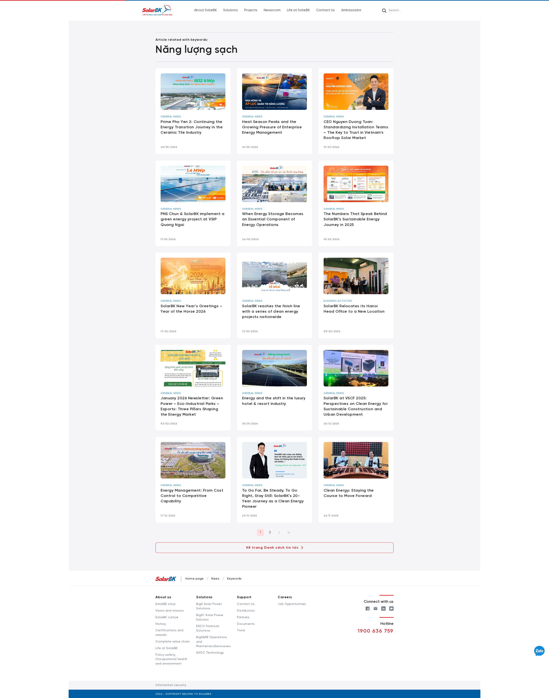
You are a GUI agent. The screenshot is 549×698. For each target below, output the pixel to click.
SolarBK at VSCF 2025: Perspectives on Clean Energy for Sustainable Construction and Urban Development (356, 406)
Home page (195, 578)
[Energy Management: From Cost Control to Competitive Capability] (193, 460)
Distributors (246, 610)
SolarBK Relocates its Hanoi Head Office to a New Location (354, 309)
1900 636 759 (376, 631)
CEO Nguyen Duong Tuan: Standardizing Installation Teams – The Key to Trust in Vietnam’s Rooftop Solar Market (356, 130)
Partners (243, 617)
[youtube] (391, 608)
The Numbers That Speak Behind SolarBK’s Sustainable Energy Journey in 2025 (355, 219)
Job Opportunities (292, 604)
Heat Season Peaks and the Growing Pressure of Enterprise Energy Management (272, 127)
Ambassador (351, 10)
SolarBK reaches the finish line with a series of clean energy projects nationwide (271, 311)
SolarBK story (165, 604)
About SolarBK (205, 10)
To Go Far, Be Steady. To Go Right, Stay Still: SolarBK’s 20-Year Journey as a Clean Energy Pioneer (273, 499)
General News (171, 116)
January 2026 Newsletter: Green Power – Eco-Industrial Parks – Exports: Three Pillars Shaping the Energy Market (192, 406)
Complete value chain (172, 641)
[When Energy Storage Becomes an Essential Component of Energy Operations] (274, 184)
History (160, 624)
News (215, 578)
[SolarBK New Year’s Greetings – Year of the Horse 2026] (193, 276)
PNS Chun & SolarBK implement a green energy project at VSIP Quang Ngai (192, 219)
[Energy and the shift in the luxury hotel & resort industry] (274, 368)
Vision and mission (169, 610)
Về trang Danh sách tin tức (272, 548)
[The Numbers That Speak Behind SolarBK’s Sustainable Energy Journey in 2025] (356, 184)
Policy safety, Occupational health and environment (171, 659)
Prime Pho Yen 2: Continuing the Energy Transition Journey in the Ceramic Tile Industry (192, 127)
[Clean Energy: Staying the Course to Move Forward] (356, 460)
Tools (241, 630)
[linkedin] (383, 608)
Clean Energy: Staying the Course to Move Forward (349, 493)
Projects (250, 10)
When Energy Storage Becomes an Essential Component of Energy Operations (272, 219)
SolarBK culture (167, 617)
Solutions (230, 10)
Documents (246, 624)
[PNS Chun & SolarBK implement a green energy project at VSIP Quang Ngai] (193, 184)
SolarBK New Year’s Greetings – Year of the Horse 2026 (191, 309)
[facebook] (367, 608)
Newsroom (272, 10)
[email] (375, 608)
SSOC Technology (210, 652)
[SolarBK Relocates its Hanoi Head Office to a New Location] (356, 276)
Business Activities (338, 301)
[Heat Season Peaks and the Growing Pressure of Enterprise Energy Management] (274, 91)
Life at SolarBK (298, 10)
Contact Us (325, 10)
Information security (170, 685)
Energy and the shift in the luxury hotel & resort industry (273, 401)
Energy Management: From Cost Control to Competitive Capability (192, 496)
